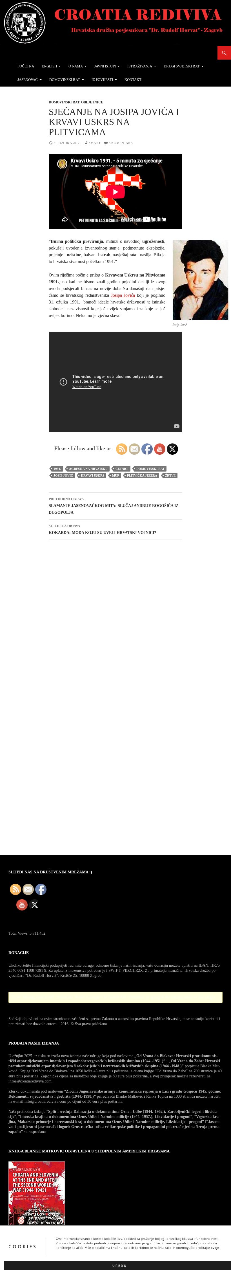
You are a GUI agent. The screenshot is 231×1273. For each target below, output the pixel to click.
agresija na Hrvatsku (88, 468)
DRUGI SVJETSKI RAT (182, 66)
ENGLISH (49, 66)
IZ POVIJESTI (102, 80)
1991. (57, 468)
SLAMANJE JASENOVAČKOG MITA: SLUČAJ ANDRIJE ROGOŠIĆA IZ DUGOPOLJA (113, 506)
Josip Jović (63, 475)
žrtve (170, 475)
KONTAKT (133, 80)
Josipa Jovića (123, 295)
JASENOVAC (27, 80)
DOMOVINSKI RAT (64, 80)
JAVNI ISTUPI (105, 66)
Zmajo (94, 143)
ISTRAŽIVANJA (139, 66)
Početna (25, 66)
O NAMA (75, 66)
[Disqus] (115, 623)
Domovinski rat (64, 102)
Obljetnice (92, 102)
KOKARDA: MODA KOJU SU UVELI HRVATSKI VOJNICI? (102, 529)
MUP (115, 475)
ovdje (215, 1248)
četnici (121, 468)
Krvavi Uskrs (92, 475)
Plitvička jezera (142, 475)
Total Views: (19, 933)
